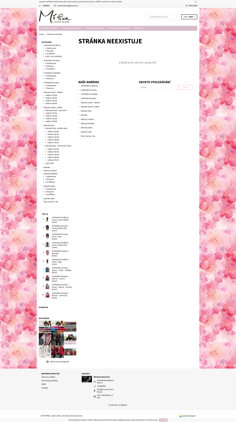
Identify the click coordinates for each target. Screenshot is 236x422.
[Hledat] (177, 17)
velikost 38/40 (51, 98)
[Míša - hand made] (56, 16)
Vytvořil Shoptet (188, 416)
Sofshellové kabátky (89, 94)
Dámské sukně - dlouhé (90, 102)
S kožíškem (50, 53)
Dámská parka (86, 127)
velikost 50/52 (53, 142)
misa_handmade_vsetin (105, 396)
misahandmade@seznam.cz (67, 6)
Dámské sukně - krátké (90, 106)
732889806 (45, 6)
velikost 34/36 (51, 95)
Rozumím (163, 420)
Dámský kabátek (87, 123)
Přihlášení (192, 6)
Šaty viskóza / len (88, 136)
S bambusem (50, 48)
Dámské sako (86, 132)
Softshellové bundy (89, 90)
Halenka (84, 115)
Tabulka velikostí (71, 28)
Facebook (113, 405)
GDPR (44, 384)
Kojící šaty (49, 163)
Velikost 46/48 (51, 103)
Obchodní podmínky (119, 28)
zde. (156, 420)
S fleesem (49, 51)
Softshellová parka (88, 98)
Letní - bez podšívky (53, 56)
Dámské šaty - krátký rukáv (56, 128)
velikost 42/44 (51, 100)
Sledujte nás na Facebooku (105, 390)
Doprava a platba (94, 28)
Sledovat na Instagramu (59, 361)
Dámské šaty (86, 111)
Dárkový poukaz (87, 119)
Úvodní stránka (49, 28)
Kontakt (138, 28)
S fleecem (49, 78)
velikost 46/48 (51, 121)
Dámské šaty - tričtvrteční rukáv (58, 145)
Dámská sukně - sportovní (56, 110)
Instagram (123, 405)
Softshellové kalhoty (89, 85)
